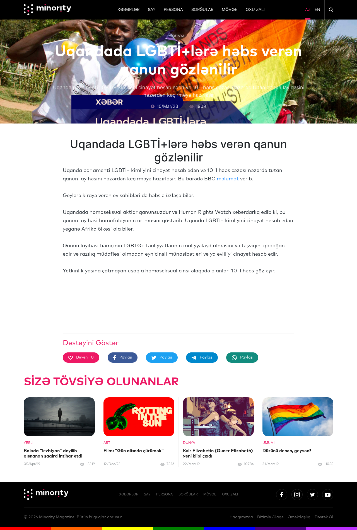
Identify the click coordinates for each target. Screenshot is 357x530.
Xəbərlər (128, 10)
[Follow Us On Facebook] (281, 494)
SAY (151, 10)
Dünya (178, 36)
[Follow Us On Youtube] (327, 494)
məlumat (228, 178)
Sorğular (202, 10)
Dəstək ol (324, 517)
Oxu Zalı (255, 10)
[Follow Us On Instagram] (297, 494)
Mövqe (229, 10)
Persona (173, 10)
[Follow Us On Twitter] (312, 494)
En (317, 10)
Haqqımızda (241, 517)
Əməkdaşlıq (299, 517)
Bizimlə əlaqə (270, 517)
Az (307, 10)
